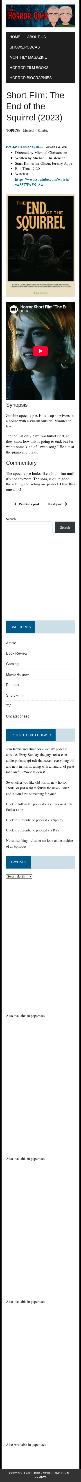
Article (11, 643)
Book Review (16, 653)
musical (28, 130)
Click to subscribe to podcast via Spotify (34, 820)
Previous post (29, 504)
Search (11, 518)
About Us (36, 37)
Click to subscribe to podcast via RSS (32, 830)
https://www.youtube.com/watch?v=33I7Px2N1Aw (42, 181)
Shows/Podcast (26, 47)
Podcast (12, 685)
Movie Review (17, 674)
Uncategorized (17, 716)
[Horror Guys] (40, 15)
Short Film (14, 695)
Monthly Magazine (28, 57)
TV (8, 706)
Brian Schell (32, 147)
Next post (55, 504)
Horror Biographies (31, 78)
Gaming (12, 664)
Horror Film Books (29, 68)
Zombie (43, 130)
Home (14, 37)
